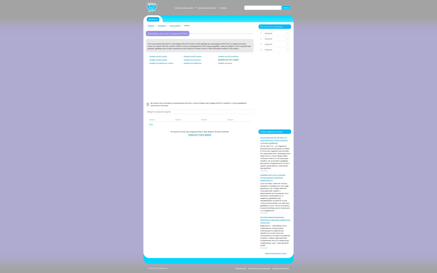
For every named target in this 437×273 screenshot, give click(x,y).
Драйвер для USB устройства (228, 56)
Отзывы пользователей (206, 8)
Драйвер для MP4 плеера (192, 56)
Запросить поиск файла (184, 8)
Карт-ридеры (175, 26)
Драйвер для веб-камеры (158, 60)
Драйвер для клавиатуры (192, 63)
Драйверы (162, 26)
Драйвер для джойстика (192, 60)
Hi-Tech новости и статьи (271, 131)
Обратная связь (240, 268)
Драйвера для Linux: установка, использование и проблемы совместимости (273, 177)
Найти (286, 7)
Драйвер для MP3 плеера (158, 56)
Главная (151, 26)
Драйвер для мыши (225, 63)
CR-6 (151, 124)
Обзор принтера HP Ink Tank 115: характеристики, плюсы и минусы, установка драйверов (274, 140)
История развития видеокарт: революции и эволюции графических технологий (275, 220)
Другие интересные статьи (275, 253)
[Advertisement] (200, 83)
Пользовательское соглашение (259, 268)
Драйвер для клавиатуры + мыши (161, 63)
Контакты (223, 8)
